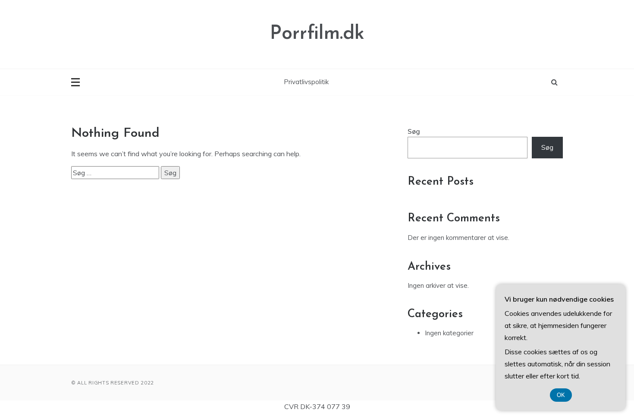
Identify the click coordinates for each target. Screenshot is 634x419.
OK (561, 395)
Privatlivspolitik (306, 82)
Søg (414, 131)
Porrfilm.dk (317, 34)
